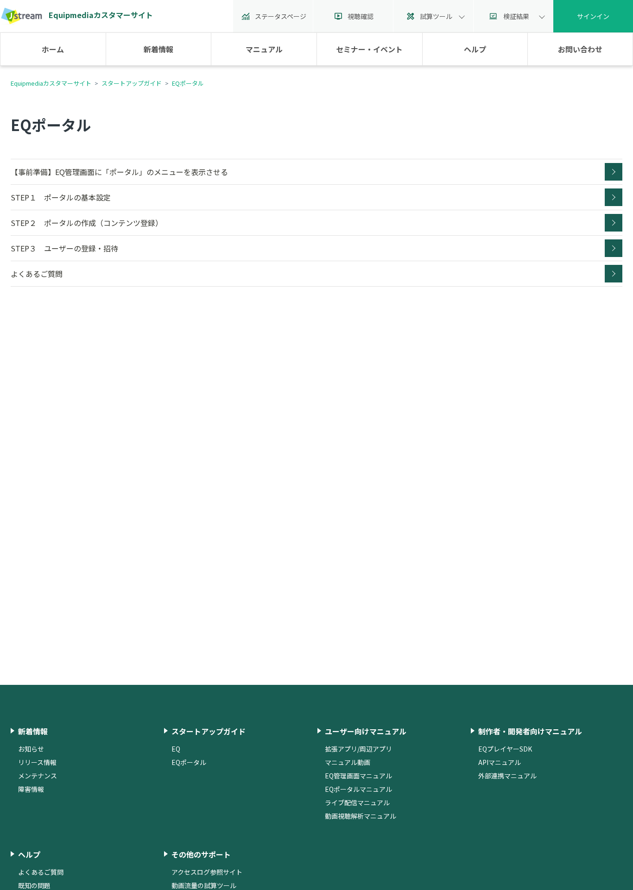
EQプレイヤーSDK (505, 748)
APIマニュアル (499, 762)
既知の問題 (34, 885)
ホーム (53, 49)
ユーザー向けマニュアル (365, 731)
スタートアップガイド (131, 83)
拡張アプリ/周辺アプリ (358, 748)
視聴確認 (360, 16)
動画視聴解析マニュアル (360, 816)
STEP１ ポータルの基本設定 (61, 197)
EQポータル (188, 83)
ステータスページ (280, 16)
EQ (175, 748)
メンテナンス (37, 775)
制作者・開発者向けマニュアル (530, 731)
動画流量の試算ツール (203, 885)
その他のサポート (201, 854)
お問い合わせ (580, 49)
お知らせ (31, 748)
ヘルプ (475, 49)
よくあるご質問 (37, 273)
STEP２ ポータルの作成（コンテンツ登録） (87, 222)
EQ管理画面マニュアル (358, 775)
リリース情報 (37, 762)
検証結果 (516, 16)
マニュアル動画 (347, 762)
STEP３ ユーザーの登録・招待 (64, 248)
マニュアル (264, 49)
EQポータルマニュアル (358, 789)
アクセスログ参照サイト (206, 872)
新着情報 (158, 49)
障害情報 (31, 789)
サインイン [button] (593, 16)
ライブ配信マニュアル (357, 802)
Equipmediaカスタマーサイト (51, 83)
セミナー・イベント (369, 49)
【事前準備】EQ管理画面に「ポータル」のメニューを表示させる (119, 171)
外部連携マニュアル (507, 775)
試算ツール (436, 16)
